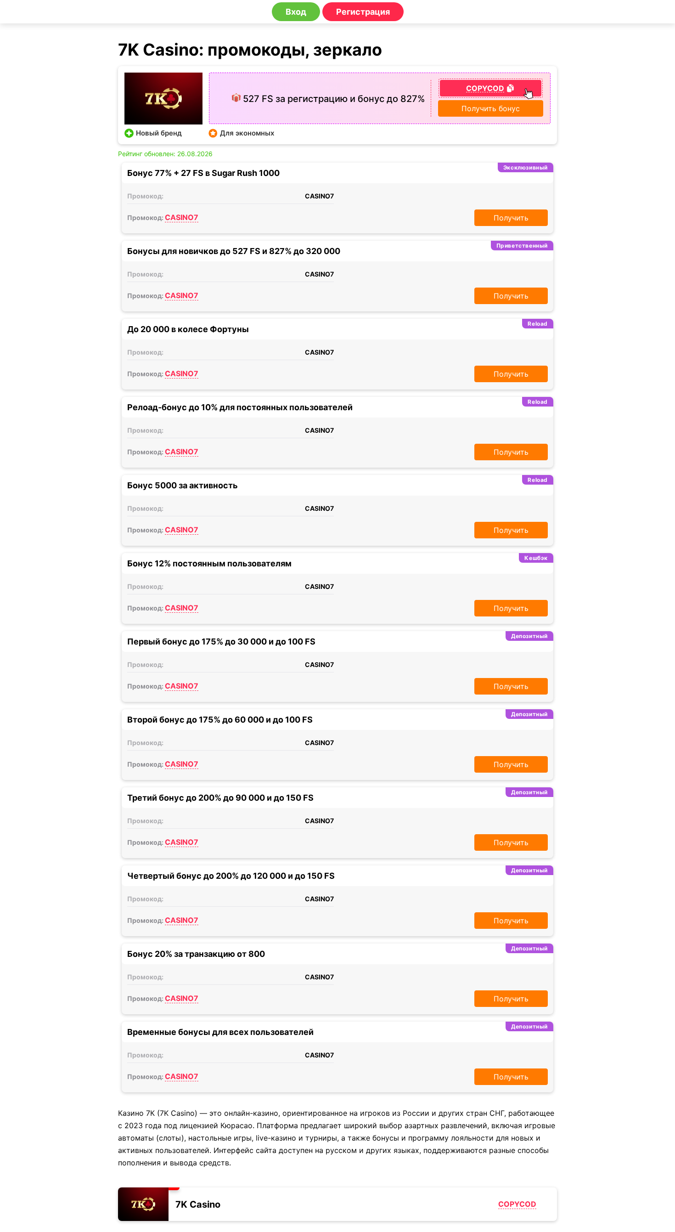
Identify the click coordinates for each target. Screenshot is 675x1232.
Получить (511, 217)
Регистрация (363, 12)
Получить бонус (490, 108)
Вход (296, 12)
